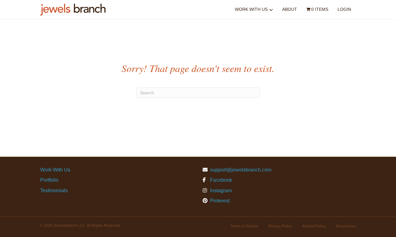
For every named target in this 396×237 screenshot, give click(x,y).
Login (344, 9)
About (289, 9)
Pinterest (219, 200)
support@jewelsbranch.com (240, 169)
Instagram (220, 190)
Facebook (220, 180)
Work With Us (251, 9)
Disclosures (346, 226)
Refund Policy (314, 226)
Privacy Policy (280, 226)
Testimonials (54, 190)
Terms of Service (244, 226)
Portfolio (49, 180)
